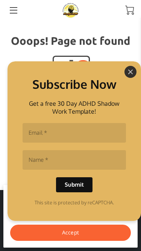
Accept (70, 232)
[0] (129, 10)
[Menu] (13, 10)
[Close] (130, 72)
